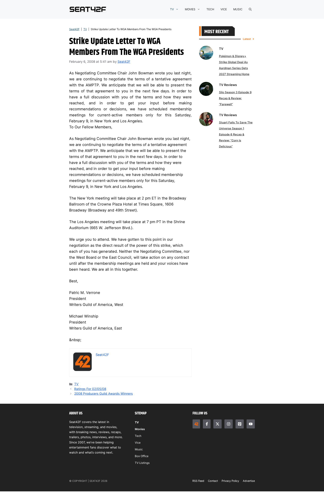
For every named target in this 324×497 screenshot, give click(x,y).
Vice (138, 442)
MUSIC (237, 9)
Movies (140, 429)
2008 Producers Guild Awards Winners (103, 393)
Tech (138, 436)
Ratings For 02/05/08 (90, 389)
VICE (223, 9)
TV (172, 9)
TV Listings (142, 463)
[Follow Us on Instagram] (228, 423)
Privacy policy (230, 480)
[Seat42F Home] (196, 423)
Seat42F (74, 29)
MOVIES (190, 9)
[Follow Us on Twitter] (217, 423)
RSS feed (198, 480)
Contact (213, 480)
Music (139, 449)
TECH (210, 9)
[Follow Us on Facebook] (206, 423)
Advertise (249, 480)
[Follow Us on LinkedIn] (240, 423)
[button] (250, 9)
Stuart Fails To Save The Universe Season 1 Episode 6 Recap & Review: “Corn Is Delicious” (236, 134)
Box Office (141, 456)
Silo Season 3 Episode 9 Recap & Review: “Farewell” (235, 98)
